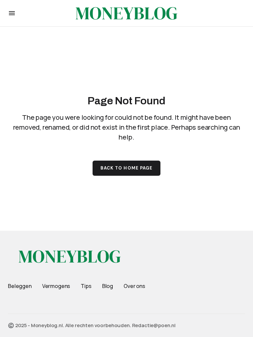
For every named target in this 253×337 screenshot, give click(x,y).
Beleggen (20, 286)
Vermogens (56, 286)
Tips (86, 286)
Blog (107, 286)
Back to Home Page (126, 168)
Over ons (134, 286)
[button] (12, 13)
